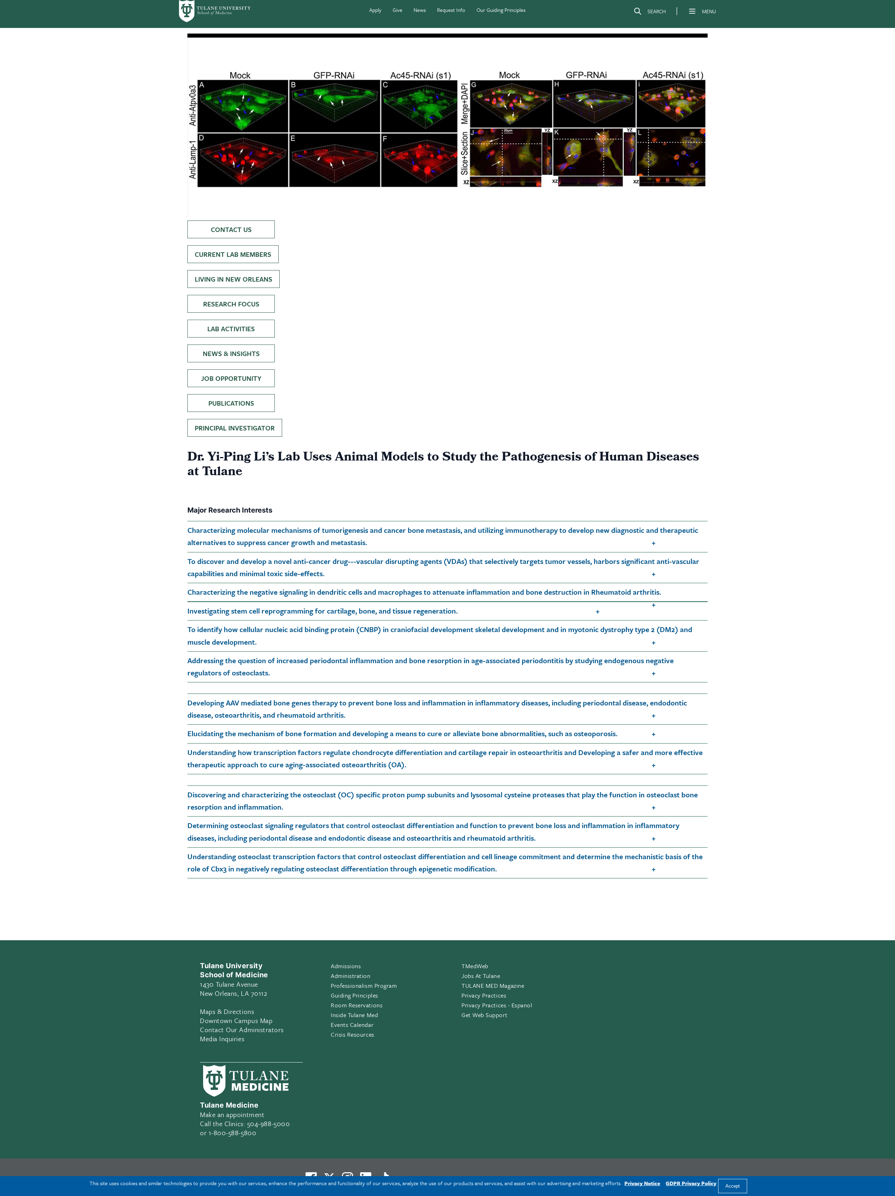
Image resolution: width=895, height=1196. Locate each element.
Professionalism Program (364, 985)
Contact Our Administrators (242, 1029)
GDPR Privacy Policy (691, 1183)
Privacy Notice (642, 1183)
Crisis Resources (352, 1034)
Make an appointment (232, 1114)
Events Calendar (352, 1024)
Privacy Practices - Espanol (496, 1005)
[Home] (215, 11)
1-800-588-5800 (233, 1132)
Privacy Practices (483, 995)
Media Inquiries (222, 1038)
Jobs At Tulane (480, 975)
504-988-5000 (268, 1123)
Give (397, 10)
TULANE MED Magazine (492, 985)
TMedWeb (474, 966)
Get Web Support (484, 1014)
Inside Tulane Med (354, 1014)
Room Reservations (356, 1005)
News (420, 10)
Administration (351, 975)
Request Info (451, 10)
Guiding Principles (354, 995)
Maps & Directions (227, 1011)
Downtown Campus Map (236, 1020)
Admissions (346, 966)
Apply (375, 10)
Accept (732, 1186)
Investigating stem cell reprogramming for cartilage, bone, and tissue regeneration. (322, 611)
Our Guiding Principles (501, 10)
